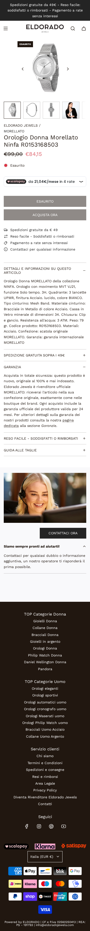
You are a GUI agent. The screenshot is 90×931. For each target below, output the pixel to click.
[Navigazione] (5, 28)
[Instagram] (39, 826)
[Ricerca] (72, 28)
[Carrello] (83, 28)
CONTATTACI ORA (63, 533)
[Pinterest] (51, 826)
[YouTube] (63, 826)
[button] (23, 69)
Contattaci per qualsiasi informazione (42, 249)
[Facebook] (26, 826)
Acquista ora (45, 215)
